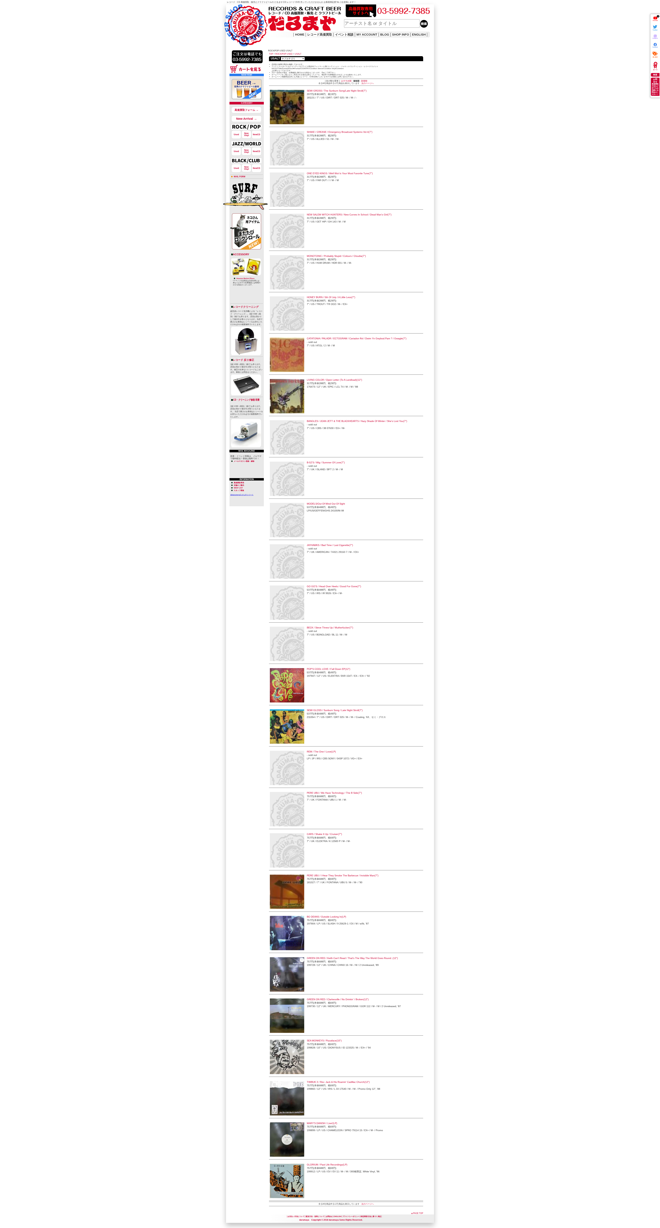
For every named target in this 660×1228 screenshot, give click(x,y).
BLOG (384, 34)
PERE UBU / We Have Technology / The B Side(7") (334, 792)
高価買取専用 (239, 483)
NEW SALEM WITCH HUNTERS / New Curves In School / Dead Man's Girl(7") (349, 214)
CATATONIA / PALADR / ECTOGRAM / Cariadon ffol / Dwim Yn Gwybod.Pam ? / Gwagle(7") (356, 338)
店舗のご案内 (239, 485)
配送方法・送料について (315, 1216)
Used (236, 134)
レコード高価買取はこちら (240, 7)
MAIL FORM (239, 176)
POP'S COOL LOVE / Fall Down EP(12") (328, 669)
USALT (298, 54)
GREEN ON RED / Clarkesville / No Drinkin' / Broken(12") (338, 999)
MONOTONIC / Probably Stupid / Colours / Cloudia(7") (336, 256)
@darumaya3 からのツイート (242, 495)
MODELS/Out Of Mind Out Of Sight (326, 503)
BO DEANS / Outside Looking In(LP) (326, 916)
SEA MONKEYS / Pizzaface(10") (324, 1040)
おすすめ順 (346, 81)
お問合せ (329, 1216)
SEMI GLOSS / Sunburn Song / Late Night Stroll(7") (335, 710)
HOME (231, 20)
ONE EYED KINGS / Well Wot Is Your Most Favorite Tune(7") (340, 173)
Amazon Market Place (245, 278)
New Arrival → (246, 118)
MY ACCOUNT (366, 34)
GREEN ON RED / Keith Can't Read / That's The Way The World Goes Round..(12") (352, 958)
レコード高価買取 (319, 34)
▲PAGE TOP (417, 1213)
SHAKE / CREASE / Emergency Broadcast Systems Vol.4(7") (339, 132)
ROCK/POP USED (284, 54)
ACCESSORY (241, 254)
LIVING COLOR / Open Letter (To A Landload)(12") (334, 379)
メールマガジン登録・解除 (244, 461)
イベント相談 (344, 34)
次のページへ (367, 83)
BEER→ (246, 84)
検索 (655, 75)
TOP (271, 54)
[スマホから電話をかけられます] (247, 64)
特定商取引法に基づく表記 (371, 1216)
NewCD (256, 134)
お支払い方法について (296, 1216)
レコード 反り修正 (243, 359)
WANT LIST (238, 488)
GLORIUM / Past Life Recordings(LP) (327, 1164)
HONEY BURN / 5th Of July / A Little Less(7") (331, 297)
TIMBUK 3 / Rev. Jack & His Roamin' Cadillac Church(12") (338, 1082)
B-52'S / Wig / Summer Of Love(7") (326, 462)
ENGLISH (419, 34)
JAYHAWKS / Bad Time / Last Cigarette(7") (330, 545)
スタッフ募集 (239, 490)
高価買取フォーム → (246, 109)
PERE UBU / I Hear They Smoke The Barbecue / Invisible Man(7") (342, 875)
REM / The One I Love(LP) (321, 751)
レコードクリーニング (246, 306)
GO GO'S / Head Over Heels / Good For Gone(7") (334, 586)
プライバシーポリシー (351, 1216)
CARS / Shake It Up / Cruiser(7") (324, 834)
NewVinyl (246, 134)
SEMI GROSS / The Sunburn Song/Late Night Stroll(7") (337, 90)
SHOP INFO (400, 34)
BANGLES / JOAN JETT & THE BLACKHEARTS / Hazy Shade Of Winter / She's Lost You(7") (357, 421)
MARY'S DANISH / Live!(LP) (322, 1123)
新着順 (364, 81)
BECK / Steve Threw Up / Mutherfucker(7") (330, 627)
